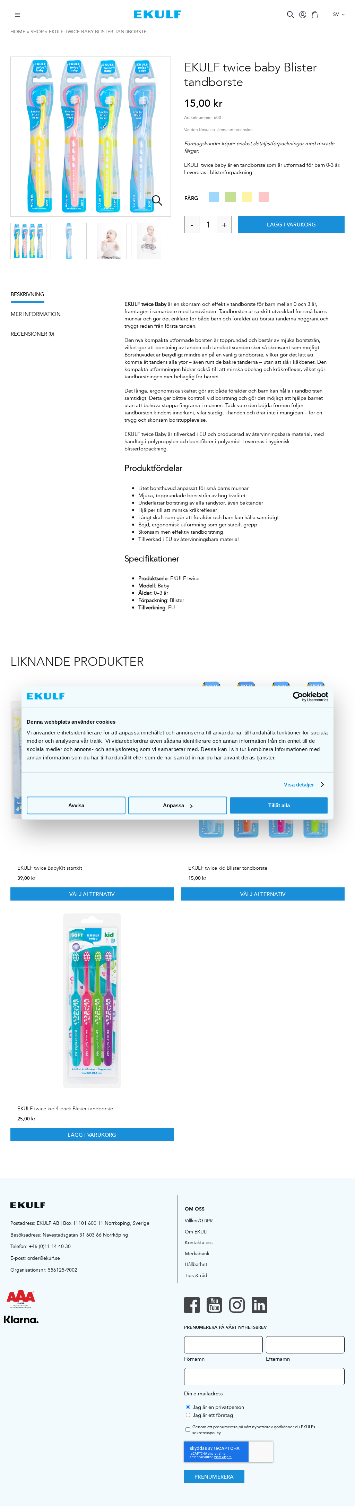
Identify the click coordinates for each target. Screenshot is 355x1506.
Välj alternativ (91, 894)
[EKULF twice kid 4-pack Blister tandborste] (92, 1000)
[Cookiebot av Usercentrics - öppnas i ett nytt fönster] (298, 696)
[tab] (31, 297)
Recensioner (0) (32, 334)
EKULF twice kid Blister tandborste (227, 868)
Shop (37, 31)
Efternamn (278, 1358)
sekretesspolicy (206, 1432)
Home (17, 31)
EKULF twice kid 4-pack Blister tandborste (65, 1108)
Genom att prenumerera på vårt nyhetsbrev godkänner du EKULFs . (253, 1430)
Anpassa (173, 805)
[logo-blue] (157, 13)
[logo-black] (27, 1205)
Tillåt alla (279, 805)
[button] (214, 200)
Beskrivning (27, 294)
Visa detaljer (299, 785)
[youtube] (214, 1305)
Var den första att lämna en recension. (219, 129)
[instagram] (237, 1305)
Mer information (36, 314)
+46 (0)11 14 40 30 (50, 1246)
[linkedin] (259, 1305)
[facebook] (192, 1305)
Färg (191, 198)
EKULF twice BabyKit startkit (49, 868)
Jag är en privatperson (218, 1407)
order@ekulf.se (43, 1258)
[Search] (290, 14)
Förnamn (194, 1358)
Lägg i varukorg (291, 224)
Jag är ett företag (213, 1415)
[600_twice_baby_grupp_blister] (91, 137)
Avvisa (76, 805)
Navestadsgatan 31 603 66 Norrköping (85, 1235)
